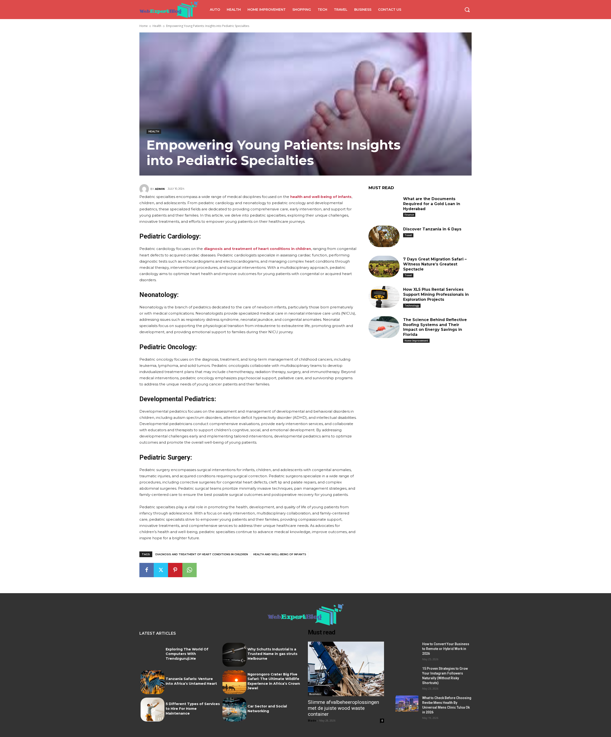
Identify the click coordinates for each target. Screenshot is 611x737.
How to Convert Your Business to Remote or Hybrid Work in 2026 (445, 648)
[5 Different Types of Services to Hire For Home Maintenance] (152, 709)
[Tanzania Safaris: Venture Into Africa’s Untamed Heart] (152, 682)
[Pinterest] (175, 570)
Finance (409, 214)
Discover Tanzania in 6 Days (432, 229)
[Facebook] (146, 570)
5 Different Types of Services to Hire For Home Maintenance (193, 708)
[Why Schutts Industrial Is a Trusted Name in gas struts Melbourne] (234, 655)
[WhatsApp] (189, 570)
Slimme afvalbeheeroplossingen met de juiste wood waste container (343, 708)
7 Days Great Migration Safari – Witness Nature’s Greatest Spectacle (435, 264)
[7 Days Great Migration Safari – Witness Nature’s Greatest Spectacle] (384, 266)
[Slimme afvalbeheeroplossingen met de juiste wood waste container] (346, 669)
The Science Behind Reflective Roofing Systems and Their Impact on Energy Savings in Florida (435, 327)
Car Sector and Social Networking (267, 708)
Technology (412, 305)
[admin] (144, 189)
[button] (467, 9)
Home (143, 26)
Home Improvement (416, 340)
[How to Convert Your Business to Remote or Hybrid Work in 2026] (406, 650)
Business (315, 694)
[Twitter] (161, 570)
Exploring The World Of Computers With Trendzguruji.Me (187, 654)
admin (160, 189)
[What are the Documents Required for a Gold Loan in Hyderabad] (384, 206)
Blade (312, 720)
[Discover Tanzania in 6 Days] (384, 236)
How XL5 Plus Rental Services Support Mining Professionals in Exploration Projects (436, 294)
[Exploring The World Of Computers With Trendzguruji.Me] (152, 655)
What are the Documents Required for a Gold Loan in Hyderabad (431, 204)
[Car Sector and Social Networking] (234, 709)
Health (157, 26)
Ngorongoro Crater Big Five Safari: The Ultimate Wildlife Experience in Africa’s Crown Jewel (274, 681)
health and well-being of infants (279, 554)
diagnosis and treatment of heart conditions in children (201, 554)
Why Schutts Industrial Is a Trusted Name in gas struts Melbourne (272, 654)
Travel (408, 235)
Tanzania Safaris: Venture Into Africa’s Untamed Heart (191, 681)
